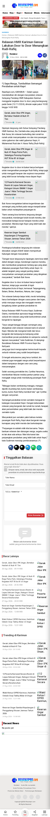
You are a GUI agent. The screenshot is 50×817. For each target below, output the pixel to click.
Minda (36, 13)
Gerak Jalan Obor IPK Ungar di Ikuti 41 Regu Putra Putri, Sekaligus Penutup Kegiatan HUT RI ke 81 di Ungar (18, 154)
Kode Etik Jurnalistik (28, 785)
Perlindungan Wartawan (33, 791)
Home (5, 13)
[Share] (45, 55)
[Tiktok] (38, 797)
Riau (12, 13)
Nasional (28, 13)
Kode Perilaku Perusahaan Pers (24, 788)
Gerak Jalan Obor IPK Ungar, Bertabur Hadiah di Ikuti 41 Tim (17, 116)
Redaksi (13, 54)
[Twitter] (18, 797)
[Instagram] (25, 797)
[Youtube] (31, 797)
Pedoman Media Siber (15, 791)
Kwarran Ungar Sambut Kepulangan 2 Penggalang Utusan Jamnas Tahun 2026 (17, 235)
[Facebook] (12, 797)
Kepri (19, 13)
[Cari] (46, 6)
